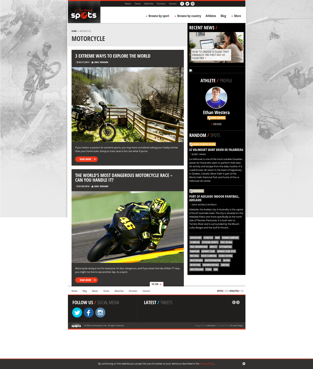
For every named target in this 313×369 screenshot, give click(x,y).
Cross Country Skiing (204, 144)
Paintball (198, 191)
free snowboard (198, 246)
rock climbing (208, 255)
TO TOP (155, 284)
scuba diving (225, 255)
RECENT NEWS (201, 27)
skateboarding (213, 260)
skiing (226, 260)
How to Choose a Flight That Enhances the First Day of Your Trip (210, 55)
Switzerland (196, 269)
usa (215, 269)
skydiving (195, 264)
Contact (173, 3)
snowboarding (210, 264)
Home (74, 31)
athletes (208, 237)
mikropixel (210, 325)
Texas (208, 269)
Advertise (148, 3)
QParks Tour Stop (226, 251)
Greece (213, 246)
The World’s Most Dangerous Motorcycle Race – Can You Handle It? (123, 177)
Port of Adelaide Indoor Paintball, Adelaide (214, 198)
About (128, 3)
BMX (217, 237)
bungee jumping (230, 237)
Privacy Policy (207, 363)
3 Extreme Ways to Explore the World (113, 56)
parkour (194, 251)
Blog (223, 16)
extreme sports (210, 242)
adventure (195, 237)
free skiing (226, 242)
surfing (225, 264)
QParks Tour (208, 251)
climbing (194, 242)
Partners (161, 3)
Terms (138, 3)
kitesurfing (225, 246)
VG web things (236, 325)
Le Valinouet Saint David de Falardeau (216, 149)
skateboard (196, 260)
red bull (194, 255)
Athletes (211, 16)
